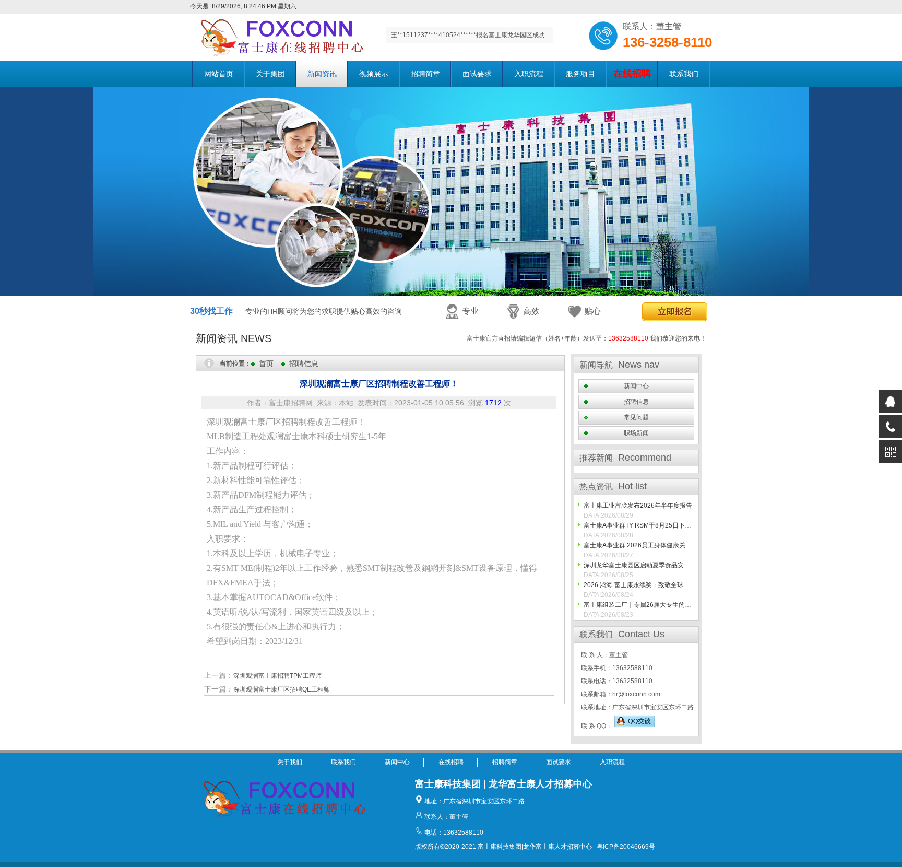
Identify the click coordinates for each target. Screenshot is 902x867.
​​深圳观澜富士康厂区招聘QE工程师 (281, 689)
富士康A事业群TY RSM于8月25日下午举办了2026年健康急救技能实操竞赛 (688, 525)
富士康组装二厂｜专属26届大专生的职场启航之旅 (653, 604)
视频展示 (373, 73)
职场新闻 (636, 433)
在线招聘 (451, 762)
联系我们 (683, 73)
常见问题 (636, 417)
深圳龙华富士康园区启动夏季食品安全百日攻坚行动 (656, 565)
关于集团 (270, 73)
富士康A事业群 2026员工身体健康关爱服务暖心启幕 (656, 545)
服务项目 (580, 73)
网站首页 (218, 73)
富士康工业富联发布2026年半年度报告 (638, 505)
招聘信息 (303, 363)
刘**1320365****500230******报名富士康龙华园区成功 (468, 38)
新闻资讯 (322, 73)
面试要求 (477, 73)
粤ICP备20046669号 (626, 846)
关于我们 (289, 762)
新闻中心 (636, 386)
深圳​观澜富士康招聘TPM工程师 (277, 675)
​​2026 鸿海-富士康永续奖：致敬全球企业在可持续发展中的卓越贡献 (677, 585)
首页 (266, 363)
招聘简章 (425, 73)
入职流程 (528, 73)
